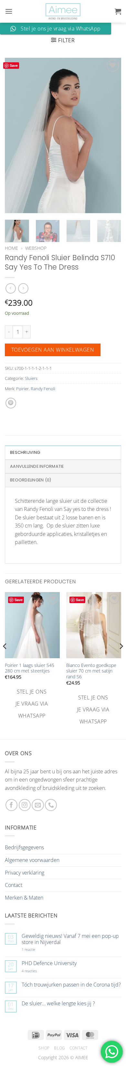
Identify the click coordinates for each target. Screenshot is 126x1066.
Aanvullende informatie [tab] (37, 466)
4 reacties (37, 971)
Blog (59, 1048)
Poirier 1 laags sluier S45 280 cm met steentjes (29, 668)
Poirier (22, 389)
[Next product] (10, 288)
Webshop (36, 248)
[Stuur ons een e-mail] (38, 805)
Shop (43, 1048)
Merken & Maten (24, 897)
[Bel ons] (51, 805)
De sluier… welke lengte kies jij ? (58, 1003)
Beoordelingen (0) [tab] (30, 480)
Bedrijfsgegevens (24, 847)
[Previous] (15, 135)
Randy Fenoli (43, 389)
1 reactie (35, 949)
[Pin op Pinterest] (10, 403)
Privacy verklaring (24, 872)
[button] (9, 11)
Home (11, 248)
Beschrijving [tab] (25, 452)
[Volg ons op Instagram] (25, 805)
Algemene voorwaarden (32, 860)
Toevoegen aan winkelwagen (52, 349)
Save (14, 65)
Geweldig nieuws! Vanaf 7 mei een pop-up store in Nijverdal (70, 939)
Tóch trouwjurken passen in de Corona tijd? (71, 985)
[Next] (111, 135)
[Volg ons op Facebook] (11, 805)
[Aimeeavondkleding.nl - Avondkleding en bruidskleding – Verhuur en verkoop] (63, 11)
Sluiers (31, 378)
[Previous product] (23, 288)
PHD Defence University (49, 963)
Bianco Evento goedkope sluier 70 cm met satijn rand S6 (91, 671)
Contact (13, 885)
